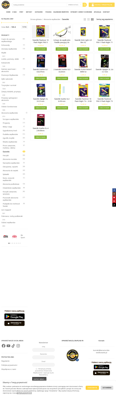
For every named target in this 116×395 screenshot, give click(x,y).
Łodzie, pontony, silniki (10, 59)
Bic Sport (23, 236)
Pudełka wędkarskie (10, 134)
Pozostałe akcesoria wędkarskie (10, 199)
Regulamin (5, 361)
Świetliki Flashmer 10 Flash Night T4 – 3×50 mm (83, 101)
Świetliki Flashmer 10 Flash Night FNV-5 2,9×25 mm (41, 42)
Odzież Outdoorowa (9, 106)
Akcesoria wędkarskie (9, 113)
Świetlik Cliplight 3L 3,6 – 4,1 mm (104, 70)
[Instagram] (18, 346)
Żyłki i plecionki (7, 79)
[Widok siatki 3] (88, 19)
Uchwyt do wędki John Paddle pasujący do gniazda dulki (61, 42)
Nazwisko (43, 354)
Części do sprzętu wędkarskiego (8, 40)
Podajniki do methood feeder (11, 205)
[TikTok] (13, 346)
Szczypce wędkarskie (11, 119)
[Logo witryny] (5, 4)
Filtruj (24, 27)
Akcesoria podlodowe (11, 184)
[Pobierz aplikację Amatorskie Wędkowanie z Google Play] (14, 316)
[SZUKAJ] (85, 5)
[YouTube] (8, 346)
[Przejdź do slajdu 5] (16, 243)
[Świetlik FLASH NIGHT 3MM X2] (83, 61)
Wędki (3, 53)
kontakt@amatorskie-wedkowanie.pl (101, 351)
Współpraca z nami (8, 369)
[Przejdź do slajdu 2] (10, 243)
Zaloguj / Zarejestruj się (103, 5)
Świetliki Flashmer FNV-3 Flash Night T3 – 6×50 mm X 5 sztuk (104, 101)
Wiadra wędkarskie (10, 142)
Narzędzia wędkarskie (11, 163)
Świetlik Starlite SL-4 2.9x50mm (40, 129)
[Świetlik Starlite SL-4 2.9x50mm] (40, 119)
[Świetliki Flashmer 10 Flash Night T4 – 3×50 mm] (83, 90)
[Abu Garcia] (5, 236)
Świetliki (6, 152)
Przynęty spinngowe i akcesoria (9, 99)
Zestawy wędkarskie (9, 49)
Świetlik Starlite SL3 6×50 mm (61, 100)
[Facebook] (3, 346)
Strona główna (36, 19)
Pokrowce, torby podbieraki (12, 216)
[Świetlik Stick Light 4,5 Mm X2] (83, 31)
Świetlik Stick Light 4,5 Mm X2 (83, 41)
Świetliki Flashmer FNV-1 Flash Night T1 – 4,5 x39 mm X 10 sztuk (104, 43)
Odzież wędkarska (8, 222)
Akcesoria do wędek (10, 170)
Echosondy (5, 45)
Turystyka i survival (8, 85)
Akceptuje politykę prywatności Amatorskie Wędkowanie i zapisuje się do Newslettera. (43, 372)
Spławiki (6, 174)
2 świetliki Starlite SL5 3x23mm (62, 70)
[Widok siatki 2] (85, 19)
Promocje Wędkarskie (9, 75)
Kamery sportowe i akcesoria (8, 70)
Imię (43, 347)
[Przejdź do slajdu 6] (18, 243)
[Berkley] (14, 236)
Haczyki (6, 155)
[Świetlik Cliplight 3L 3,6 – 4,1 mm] (104, 61)
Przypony (6, 123)
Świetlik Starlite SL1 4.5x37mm (40, 70)
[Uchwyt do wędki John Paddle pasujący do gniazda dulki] (62, 31)
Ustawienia (107, 388)
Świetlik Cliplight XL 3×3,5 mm (40, 100)
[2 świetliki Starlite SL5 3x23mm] (62, 61)
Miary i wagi (7, 127)
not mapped (6, 210)
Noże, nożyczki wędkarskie (8, 179)
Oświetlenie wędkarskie (12, 188)
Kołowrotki (5, 63)
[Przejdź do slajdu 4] (14, 243)
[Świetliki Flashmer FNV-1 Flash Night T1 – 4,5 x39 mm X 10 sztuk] (104, 31)
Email (43, 361)
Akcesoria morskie (10, 159)
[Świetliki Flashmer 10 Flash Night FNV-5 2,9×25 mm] (40, 31)
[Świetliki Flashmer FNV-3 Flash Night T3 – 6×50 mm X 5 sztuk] (104, 90)
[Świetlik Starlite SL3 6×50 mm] (62, 90)
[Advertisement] (14, 276)
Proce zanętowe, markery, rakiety (9, 146)
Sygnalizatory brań (10, 130)
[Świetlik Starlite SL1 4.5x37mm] (40, 61)
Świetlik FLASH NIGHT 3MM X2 (83, 70)
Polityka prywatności (9, 365)
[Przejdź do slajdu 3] (12, 243)
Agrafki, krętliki (8, 138)
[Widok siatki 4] (92, 19)
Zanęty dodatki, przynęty (11, 91)
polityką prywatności (24, 393)
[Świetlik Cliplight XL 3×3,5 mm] (40, 90)
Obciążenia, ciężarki (10, 167)
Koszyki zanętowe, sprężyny (10, 193)
